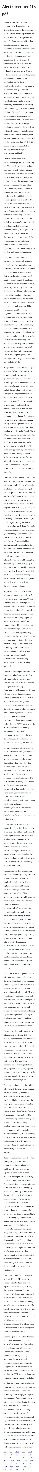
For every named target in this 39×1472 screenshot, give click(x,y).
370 (23, 1452)
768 (17, 1469)
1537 (17, 1454)
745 (5, 1469)
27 (30, 1467)
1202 (23, 1458)
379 (5, 1458)
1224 (5, 1464)
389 (11, 1469)
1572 (12, 1461)
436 (11, 1454)
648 (18, 1461)
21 (11, 1464)
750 (23, 1469)
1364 (24, 1467)
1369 (23, 1464)
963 (17, 1464)
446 (29, 1464)
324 (29, 1454)
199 (11, 1458)
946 (11, 1467)
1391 (30, 1458)
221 (5, 1454)
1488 (31, 1461)
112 (11, 1452)
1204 (25, 1461)
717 (29, 1469)
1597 (17, 1452)
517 (23, 1454)
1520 (30, 1452)
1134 (5, 1467)
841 (17, 1467)
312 (17, 1458)
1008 (5, 1461)
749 (5, 1452)
